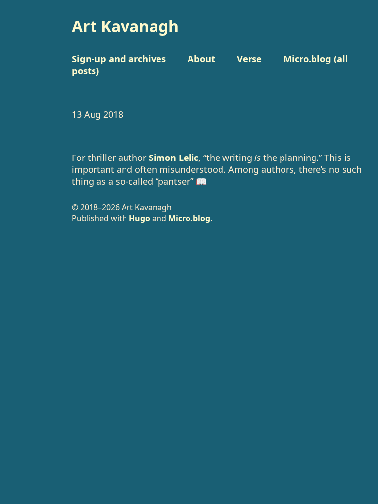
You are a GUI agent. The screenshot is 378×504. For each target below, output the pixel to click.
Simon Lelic (173, 157)
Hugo (139, 218)
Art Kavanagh (125, 25)
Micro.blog (189, 218)
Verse (249, 58)
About (201, 58)
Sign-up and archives (119, 58)
